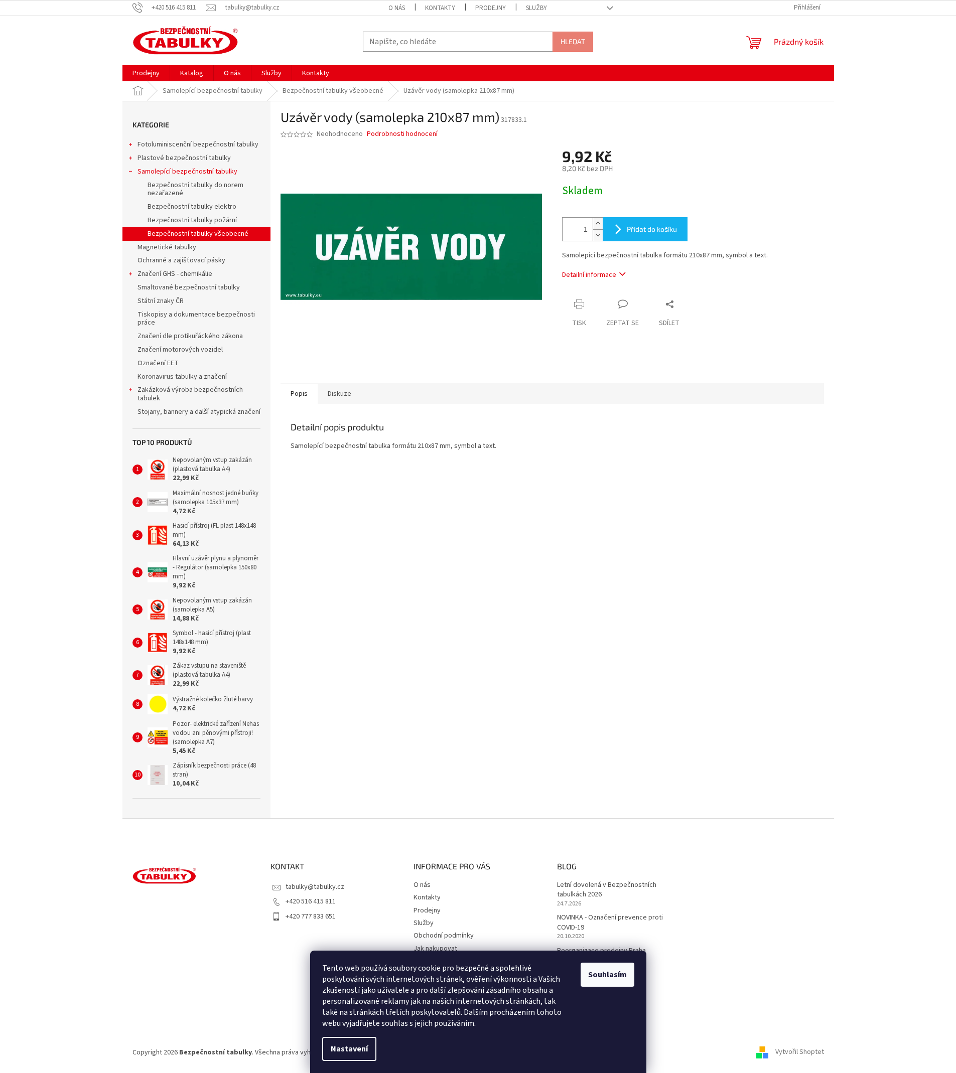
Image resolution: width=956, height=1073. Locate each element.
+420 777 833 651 (311, 916)
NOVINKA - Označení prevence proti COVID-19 (610, 922)
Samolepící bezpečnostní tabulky (187, 172)
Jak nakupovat (435, 949)
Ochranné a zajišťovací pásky (181, 260)
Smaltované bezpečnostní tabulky (189, 287)
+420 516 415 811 (311, 901)
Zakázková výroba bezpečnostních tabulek (190, 394)
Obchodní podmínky (444, 936)
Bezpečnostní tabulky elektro (192, 207)
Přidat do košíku (652, 229)
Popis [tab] (299, 394)
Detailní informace (589, 275)
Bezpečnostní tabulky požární (192, 220)
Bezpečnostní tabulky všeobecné (198, 234)
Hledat (573, 41)
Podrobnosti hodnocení (402, 134)
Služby (536, 8)
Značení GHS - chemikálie (175, 274)
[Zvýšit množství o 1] (598, 223)
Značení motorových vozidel (180, 350)
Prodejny (490, 8)
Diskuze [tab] (339, 394)
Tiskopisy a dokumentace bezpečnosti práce (196, 319)
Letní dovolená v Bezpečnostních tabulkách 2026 (606, 889)
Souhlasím (607, 974)
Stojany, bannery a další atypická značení (199, 412)
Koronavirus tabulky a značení (182, 377)
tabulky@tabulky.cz (315, 887)
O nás (396, 8)
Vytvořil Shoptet (799, 1052)
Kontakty (440, 8)
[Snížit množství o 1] (598, 235)
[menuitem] (146, 73)
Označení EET (158, 363)
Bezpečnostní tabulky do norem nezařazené (195, 189)
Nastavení (349, 1048)
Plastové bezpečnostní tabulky (184, 158)
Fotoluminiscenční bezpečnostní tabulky (198, 144)
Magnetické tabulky (167, 247)
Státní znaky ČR (161, 301)
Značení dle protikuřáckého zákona (190, 336)
